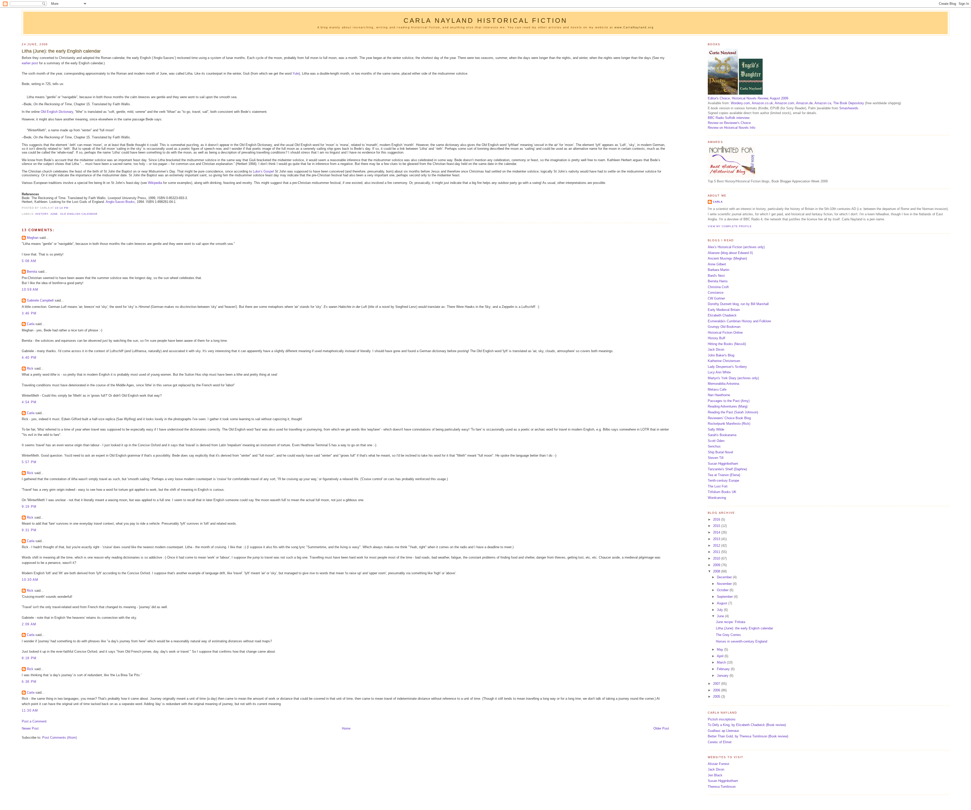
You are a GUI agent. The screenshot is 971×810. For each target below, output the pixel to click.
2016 (717, 519)
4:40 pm (29, 357)
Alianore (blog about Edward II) (730, 253)
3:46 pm (29, 313)
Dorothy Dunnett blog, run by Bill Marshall (738, 304)
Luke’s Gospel (263, 171)
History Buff (716, 338)
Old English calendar (78, 213)
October (723, 590)
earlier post (30, 63)
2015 (717, 526)
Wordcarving (717, 498)
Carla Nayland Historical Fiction (486, 20)
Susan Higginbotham (723, 463)
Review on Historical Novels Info (731, 128)
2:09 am (29, 624)
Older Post (661, 728)
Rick (30, 368)
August (722, 603)
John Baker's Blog (721, 355)
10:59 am (30, 289)
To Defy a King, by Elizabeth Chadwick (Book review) (747, 725)
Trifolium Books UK (722, 492)
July (720, 610)
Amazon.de (804, 103)
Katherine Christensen (724, 361)
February (724, 669)
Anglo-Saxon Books (120, 202)
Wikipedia (155, 183)
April (720, 656)
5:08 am (29, 261)
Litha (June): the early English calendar (61, 51)
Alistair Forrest (718, 764)
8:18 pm (29, 658)
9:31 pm (29, 530)
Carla (30, 324)
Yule (296, 73)
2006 (717, 690)
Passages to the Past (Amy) (728, 401)
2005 (717, 696)
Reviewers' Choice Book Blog (729, 418)
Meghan (32, 238)
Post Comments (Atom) (59, 737)
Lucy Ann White (719, 372)
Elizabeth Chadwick (722, 315)
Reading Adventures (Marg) (727, 406)
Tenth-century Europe (723, 480)
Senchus (714, 446)
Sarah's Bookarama (722, 435)
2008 (717, 571)
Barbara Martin (718, 270)
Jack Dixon (716, 349)
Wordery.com (740, 103)
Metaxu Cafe (717, 389)
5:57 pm (29, 462)
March (722, 662)
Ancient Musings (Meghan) (727, 258)
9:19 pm (29, 506)
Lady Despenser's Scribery (727, 367)
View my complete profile (730, 226)
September (725, 597)
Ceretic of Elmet (720, 742)
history (41, 213)
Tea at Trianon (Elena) (724, 475)
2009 (717, 565)
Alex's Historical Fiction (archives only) (736, 247)
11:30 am (30, 710)
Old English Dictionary (57, 112)
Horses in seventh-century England (741, 641)
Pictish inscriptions (722, 719)
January (723, 675)
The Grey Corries (728, 635)
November (725, 584)
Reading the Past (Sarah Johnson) (733, 412)
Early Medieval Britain (724, 310)
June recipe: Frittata (730, 622)
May (720, 649)
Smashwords (848, 108)
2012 (717, 545)
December (725, 577)
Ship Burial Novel (720, 452)
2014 (717, 532)
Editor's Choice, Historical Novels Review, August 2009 (748, 98)
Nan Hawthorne (719, 395)
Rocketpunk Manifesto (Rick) (729, 423)
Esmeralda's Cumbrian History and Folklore (739, 321)
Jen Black (715, 775)
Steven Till (715, 458)
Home (346, 728)
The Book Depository (848, 103)
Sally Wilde (716, 429)
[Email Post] (70, 207)
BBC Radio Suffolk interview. (729, 118)
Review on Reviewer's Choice (729, 123)
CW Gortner (716, 298)
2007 (717, 684)
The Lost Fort (717, 486)
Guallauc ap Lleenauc (723, 731)
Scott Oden (716, 441)
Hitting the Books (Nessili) (727, 344)
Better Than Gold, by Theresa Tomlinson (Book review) (748, 736)
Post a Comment (34, 721)
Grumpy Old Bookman (724, 327)
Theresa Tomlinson (722, 786)
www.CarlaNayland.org (634, 27)
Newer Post (30, 728)
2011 (717, 552)
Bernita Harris (718, 281)
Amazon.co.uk (762, 103)
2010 (717, 558)
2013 (717, 539)
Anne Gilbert (717, 264)
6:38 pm (29, 682)
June (54, 213)
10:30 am (30, 580)
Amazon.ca (822, 103)
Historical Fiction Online (725, 332)
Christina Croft (718, 287)
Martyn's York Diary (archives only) (733, 378)
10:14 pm (61, 207)
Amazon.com (784, 103)
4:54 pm (29, 402)
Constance (715, 292)
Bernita (32, 271)
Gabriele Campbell (40, 300)
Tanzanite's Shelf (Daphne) (727, 469)
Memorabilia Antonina (723, 384)
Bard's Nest (716, 276)
